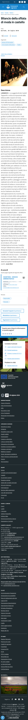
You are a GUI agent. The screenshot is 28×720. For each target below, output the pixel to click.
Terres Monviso (5, 657)
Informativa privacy (6, 616)
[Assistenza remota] (15, 710)
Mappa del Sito (5, 631)
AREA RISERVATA (14, 718)
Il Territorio (3, 511)
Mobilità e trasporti (6, 452)
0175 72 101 (6, 529)
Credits (3, 623)
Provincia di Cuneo (5, 642)
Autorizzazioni (4, 437)
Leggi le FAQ (4, 601)
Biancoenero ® (15, 714)
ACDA (2, 652)
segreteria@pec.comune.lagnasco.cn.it (14, 537)
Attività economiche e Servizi (8, 519)
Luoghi (2, 509)
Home (2, 13)
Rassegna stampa (5, 480)
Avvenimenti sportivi (6, 478)
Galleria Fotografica (6, 514)
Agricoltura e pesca (6, 427)
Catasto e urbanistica (6, 439)
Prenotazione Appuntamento (8, 603)
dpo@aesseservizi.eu (9, 584)
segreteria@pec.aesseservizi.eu (11, 585)
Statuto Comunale (5, 613)
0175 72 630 (6, 531)
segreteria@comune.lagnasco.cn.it (11, 287)
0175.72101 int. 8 (13, 284)
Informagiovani (5, 488)
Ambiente (3, 429)
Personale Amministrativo (7, 416)
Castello (3, 475)
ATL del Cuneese (5, 662)
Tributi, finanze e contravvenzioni (9, 457)
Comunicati (4, 495)
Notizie (11, 13)
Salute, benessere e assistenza (9, 454)
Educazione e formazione (7, 444)
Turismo (3, 459)
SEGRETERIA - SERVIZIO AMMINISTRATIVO (10, 278)
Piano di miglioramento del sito (9, 598)
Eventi (2, 506)
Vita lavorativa (4, 462)
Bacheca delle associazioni (8, 490)
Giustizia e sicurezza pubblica (8, 447)
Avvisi (2, 498)
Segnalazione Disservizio (7, 606)
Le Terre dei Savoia (5, 664)
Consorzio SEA (4, 649)
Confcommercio (5, 669)
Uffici (2, 408)
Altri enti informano (6, 485)
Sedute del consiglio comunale (9, 483)
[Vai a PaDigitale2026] (10, 395)
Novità (6, 13)
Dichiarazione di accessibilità (8, 596)
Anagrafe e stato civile (7, 432)
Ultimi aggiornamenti (6, 626)
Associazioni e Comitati (7, 521)
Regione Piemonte (5, 2)
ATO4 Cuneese (5, 654)
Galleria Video (4, 516)
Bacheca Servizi (5, 611)
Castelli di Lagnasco (6, 644)
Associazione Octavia (6, 659)
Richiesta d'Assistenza (6, 608)
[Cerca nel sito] (24, 7)
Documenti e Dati (5, 411)
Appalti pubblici (5, 434)
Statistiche (4, 628)
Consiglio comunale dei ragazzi (9, 473)
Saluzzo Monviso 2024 (7, 667)
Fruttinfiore (4, 647)
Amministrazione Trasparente (8, 593)
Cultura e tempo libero (6, 442)
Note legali (4, 618)
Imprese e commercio (6, 449)
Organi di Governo (5, 403)
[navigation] (3, 7)
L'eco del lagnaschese (6, 493)
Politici (2, 418)
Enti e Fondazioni (5, 413)
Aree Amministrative (6, 406)
